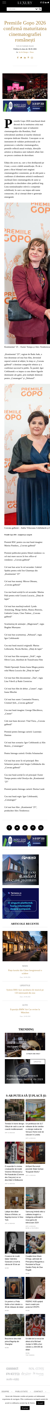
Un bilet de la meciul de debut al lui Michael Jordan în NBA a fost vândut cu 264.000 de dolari (35, 1344)
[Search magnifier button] (40, 9)
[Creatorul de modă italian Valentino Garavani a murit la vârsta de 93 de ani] (14, 1243)
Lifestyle (25, 985)
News (32, 52)
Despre (5, 1391)
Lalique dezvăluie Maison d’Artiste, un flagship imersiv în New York (14, 1216)
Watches (10, 1051)
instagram (43, 2)
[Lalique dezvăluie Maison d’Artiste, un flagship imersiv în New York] (14, 1198)
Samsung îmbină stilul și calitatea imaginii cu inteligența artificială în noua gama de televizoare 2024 (35, 1217)
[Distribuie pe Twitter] (21, 58)
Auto (25, 1005)
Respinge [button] (25, 1408)
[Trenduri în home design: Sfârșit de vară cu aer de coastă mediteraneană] (14, 1110)
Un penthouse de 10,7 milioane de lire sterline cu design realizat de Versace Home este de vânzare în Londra (35, 1129)
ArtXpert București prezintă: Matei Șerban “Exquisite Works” (34, 1169)
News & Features (32, 1228)
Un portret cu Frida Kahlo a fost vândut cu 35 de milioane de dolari (14, 1304)
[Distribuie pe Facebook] (17, 58)
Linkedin (46, 2)
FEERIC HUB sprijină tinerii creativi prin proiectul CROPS (34, 1304)
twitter (48, 2)
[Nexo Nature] (20, 884)
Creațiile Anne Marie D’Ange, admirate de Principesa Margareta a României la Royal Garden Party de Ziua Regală (35, 1263)
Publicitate (21, 1391)
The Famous (30, 1355)
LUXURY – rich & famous (25, 3)
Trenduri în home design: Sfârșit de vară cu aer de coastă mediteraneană (14, 1126)
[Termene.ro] (20, 917)
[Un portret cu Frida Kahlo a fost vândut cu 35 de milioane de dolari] (14, 1288)
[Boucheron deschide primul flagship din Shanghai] (14, 1325)
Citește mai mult (33, 1053)
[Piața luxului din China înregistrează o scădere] (25, 946)
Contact (38, 1391)
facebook (41, 2)
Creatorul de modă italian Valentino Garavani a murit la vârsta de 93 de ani (12, 1260)
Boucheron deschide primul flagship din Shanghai (13, 1341)
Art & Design (23, 52)
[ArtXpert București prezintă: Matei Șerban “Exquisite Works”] (35, 1153)
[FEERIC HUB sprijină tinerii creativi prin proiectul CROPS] (35, 1288)
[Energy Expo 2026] (25, 105)
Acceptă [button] (40, 1403)
